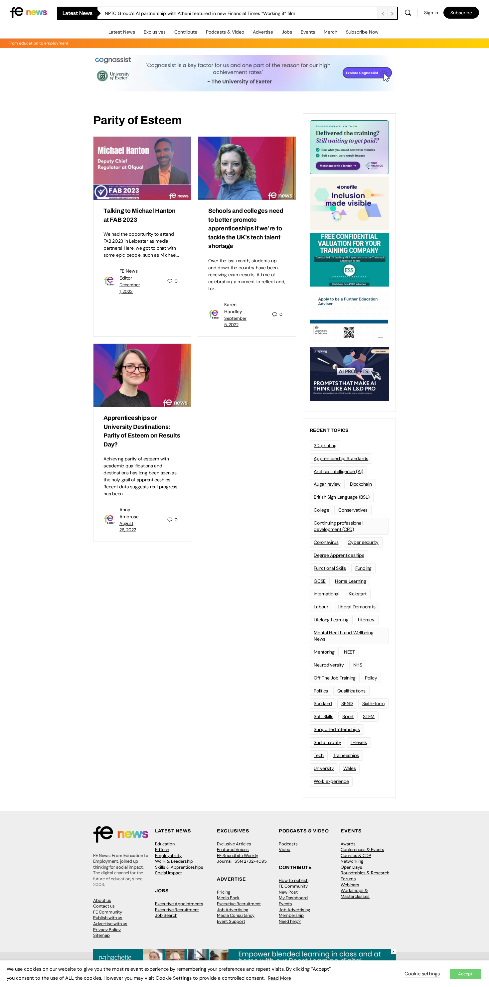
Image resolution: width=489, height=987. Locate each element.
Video (284, 849)
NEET (349, 652)
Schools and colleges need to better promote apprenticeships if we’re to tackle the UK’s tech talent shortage (245, 228)
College (321, 510)
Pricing (223, 892)
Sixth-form (373, 703)
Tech (319, 755)
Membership (291, 915)
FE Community (107, 912)
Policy (371, 678)
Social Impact (168, 873)
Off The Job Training (335, 678)
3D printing (325, 445)
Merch (330, 32)
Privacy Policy (107, 929)
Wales (349, 768)
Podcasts (288, 844)
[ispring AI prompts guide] (349, 373)
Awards (348, 844)
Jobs (287, 32)
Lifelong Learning (331, 620)
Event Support (231, 921)
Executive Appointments (179, 904)
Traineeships (346, 755)
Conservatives (353, 510)
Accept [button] (465, 974)
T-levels (359, 742)
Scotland (323, 703)
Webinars (350, 885)
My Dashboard (293, 898)
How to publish (293, 880)
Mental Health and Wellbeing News (344, 636)
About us (102, 900)
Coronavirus (326, 542)
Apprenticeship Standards (341, 458)
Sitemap (101, 935)
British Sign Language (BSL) (342, 497)
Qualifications (351, 691)
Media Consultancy (235, 915)
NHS (357, 665)
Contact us (104, 906)
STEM (369, 716)
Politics (321, 691)
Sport (348, 716)
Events (308, 32)
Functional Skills (330, 568)
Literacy (366, 620)
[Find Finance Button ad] (349, 147)
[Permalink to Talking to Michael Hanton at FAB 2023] (142, 168)
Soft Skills (323, 716)
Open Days (351, 867)
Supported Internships (337, 729)
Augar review (327, 484)
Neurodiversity (329, 665)
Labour (321, 607)
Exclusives (155, 32)
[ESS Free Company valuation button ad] (349, 259)
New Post (288, 892)
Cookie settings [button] (422, 973)
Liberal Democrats (357, 607)
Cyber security (363, 542)
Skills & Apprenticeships (179, 867)
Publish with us (107, 918)
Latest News (121, 32)
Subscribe (461, 13)
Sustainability (327, 742)
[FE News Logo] (28, 12)
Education (165, 844)
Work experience (331, 781)
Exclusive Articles (234, 844)
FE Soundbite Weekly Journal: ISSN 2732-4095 (242, 858)
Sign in (431, 13)
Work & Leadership (174, 861)
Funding (363, 568)
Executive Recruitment (177, 910)
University (324, 768)
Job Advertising (232, 910)
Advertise (263, 32)
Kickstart (358, 594)
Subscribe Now (362, 32)
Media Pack (228, 898)
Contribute (185, 32)
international (326, 594)
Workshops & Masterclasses (355, 893)
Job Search (166, 915)
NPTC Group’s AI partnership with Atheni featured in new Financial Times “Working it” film (200, 13)
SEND (347, 703)
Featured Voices (233, 849)
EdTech (162, 849)
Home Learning (350, 581)
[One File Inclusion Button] (349, 203)
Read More (279, 978)
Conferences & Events (362, 849)
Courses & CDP (356, 855)
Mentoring (324, 652)
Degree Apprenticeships (339, 555)
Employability (168, 855)
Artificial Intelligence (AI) (338, 471)
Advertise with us (110, 923)
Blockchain (361, 484)
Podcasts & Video (225, 32)
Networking (352, 861)
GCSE (320, 581)
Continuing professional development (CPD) (338, 526)
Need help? (290, 921)
